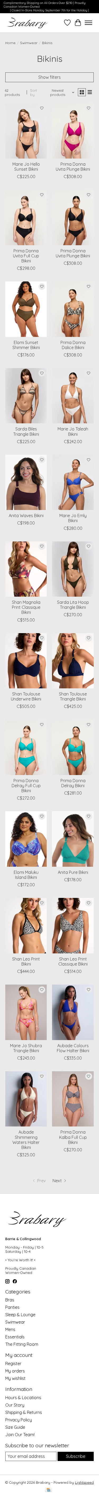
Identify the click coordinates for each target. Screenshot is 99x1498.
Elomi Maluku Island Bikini (26, 875)
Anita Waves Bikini (26, 515)
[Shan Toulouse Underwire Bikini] (26, 660)
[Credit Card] (48, 1490)
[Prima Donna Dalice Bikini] (72, 309)
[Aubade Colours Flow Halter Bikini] (72, 1012)
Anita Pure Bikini (73, 872)
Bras (9, 1299)
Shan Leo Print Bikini (26, 961)
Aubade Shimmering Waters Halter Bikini (26, 1139)
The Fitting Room (21, 1344)
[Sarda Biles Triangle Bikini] (26, 395)
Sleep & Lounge (20, 1314)
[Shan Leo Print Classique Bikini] (72, 925)
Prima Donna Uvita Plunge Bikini (73, 166)
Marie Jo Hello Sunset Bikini (26, 166)
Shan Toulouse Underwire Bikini (26, 696)
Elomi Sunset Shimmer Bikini (26, 345)
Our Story (14, 1405)
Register (13, 1363)
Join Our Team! (20, 1434)
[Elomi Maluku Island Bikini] (26, 838)
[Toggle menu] (88, 22)
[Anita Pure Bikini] (72, 838)
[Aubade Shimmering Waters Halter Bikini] (26, 1098)
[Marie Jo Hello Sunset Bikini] (26, 130)
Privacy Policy (18, 1419)
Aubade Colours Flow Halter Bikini (73, 1048)
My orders (15, 1371)
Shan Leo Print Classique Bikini (73, 961)
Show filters (49, 77)
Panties (12, 1307)
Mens (10, 1329)
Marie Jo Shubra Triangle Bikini (26, 1048)
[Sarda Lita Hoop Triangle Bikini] (72, 569)
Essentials (15, 1336)
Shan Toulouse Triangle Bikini (73, 696)
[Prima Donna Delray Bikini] (72, 747)
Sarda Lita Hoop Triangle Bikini (73, 605)
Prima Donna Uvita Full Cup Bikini (26, 255)
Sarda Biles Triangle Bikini (26, 431)
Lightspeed (84, 1482)
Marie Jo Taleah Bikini (73, 431)
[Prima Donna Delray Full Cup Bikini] (26, 747)
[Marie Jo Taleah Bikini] (72, 395)
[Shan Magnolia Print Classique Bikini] (26, 569)
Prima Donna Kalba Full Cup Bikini (73, 1137)
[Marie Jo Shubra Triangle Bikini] (26, 1012)
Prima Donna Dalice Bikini (73, 345)
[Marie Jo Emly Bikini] (72, 482)
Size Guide (15, 1427)
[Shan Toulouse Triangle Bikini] (72, 660)
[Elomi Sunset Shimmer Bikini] (26, 309)
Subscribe (75, 1456)
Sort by (33, 92)
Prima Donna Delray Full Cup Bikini (26, 785)
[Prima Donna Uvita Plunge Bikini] (72, 130)
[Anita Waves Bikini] (26, 482)
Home (10, 43)
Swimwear (28, 43)
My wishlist (15, 1378)
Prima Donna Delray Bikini (73, 783)
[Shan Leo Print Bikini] (26, 925)
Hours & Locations (23, 1397)
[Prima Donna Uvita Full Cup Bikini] (26, 217)
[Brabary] (27, 23)
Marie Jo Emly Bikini (73, 518)
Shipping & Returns (23, 1412)
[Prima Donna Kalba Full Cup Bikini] (72, 1098)
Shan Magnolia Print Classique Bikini (26, 607)
